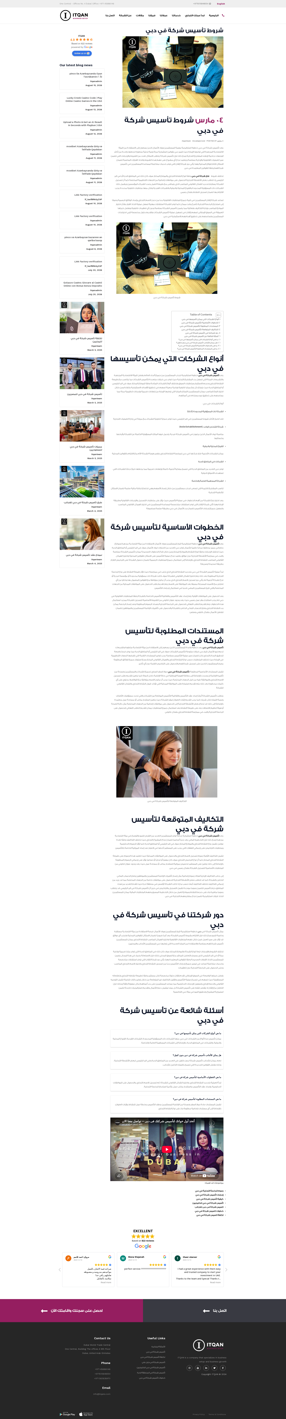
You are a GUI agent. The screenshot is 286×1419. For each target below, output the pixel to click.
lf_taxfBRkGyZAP (93, 199)
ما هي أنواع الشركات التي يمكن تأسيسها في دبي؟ (198, 339)
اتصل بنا (110, 15)
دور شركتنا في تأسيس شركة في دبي (201, 333)
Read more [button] (160, 1282)
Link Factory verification (88, 195)
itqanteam (96, 346)
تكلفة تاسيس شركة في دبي (209, 1215)
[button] (226, 1270)
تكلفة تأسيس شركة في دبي (152, 1357)
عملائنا (163, 15)
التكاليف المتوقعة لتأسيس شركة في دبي (199, 329)
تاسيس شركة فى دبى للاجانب (209, 1207)
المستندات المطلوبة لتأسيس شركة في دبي (199, 326)
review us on (80, 53)
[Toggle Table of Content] (217, 315)
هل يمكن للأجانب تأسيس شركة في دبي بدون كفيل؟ (196, 343)
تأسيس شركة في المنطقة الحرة (151, 1373)
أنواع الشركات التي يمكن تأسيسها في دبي (200, 319)
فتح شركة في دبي (200, 176)
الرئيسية (214, 15)
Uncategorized (198, 141)
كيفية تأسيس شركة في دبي (209, 1199)
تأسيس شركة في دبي (208, 375)
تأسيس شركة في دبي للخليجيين (207, 1203)
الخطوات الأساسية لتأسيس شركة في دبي (199, 323)
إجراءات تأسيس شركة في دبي (209, 1195)
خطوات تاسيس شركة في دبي (209, 1211)
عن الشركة (125, 15)
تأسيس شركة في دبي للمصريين (84, 394)
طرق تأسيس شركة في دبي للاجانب (83, 502)
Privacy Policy (199, 1414)
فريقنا (151, 15)
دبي (199, 931)
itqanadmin (96, 81)
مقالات (140, 15)
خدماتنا (176, 15)
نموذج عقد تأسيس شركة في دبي (84, 555)
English (221, 4)
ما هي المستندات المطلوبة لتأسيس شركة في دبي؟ (197, 349)
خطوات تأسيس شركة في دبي (152, 1378)
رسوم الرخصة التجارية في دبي (209, 1191)
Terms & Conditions (217, 1414)
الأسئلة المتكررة (158, 1346)
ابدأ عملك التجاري (195, 15)
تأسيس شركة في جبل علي (153, 1362)
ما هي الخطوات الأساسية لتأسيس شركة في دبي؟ (197, 346)
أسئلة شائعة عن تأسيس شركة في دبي (201, 336)
